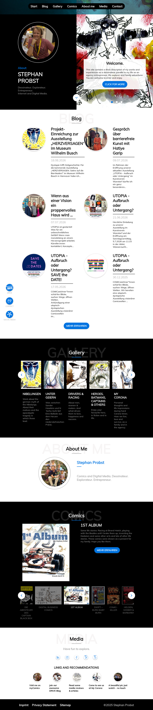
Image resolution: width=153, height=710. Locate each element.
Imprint (23, 705)
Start (34, 6)
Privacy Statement (44, 705)
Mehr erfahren (76, 325)
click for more (115, 84)
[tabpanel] (114, 55)
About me (88, 6)
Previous (21, 374)
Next (131, 374)
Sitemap (65, 705)
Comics (72, 6)
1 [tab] (112, 102)
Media (103, 6)
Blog (45, 6)
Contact (117, 6)
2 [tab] (117, 102)
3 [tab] (121, 102)
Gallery (57, 6)
